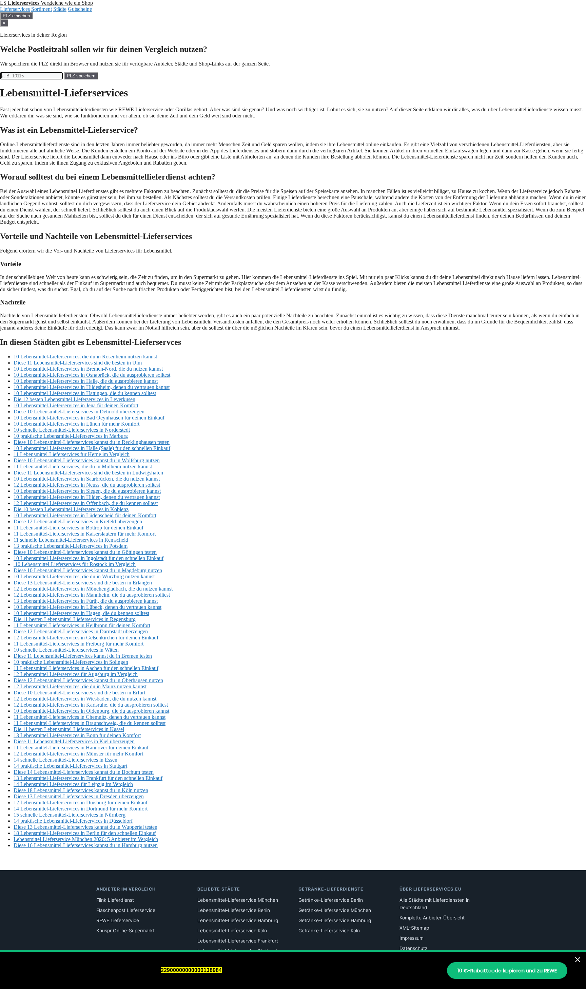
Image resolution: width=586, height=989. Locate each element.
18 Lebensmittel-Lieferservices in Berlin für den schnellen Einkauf (85, 833)
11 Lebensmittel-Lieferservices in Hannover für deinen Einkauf (81, 747)
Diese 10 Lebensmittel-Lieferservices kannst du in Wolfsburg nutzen (87, 460)
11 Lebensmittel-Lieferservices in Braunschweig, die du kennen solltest (89, 723)
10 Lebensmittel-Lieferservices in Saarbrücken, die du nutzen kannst (87, 479)
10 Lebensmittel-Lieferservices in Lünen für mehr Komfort (76, 424)
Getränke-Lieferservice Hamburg (334, 920)
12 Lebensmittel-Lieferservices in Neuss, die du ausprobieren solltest (87, 485)
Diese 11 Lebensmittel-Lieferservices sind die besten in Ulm (78, 363)
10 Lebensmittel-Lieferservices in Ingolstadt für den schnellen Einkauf (88, 558)
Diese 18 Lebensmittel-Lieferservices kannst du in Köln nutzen (81, 790)
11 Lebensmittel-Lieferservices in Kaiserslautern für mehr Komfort (85, 534)
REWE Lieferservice (117, 920)
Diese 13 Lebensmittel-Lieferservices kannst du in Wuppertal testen (85, 827)
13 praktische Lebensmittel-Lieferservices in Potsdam (71, 546)
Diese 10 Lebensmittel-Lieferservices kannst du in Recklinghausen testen (92, 442)
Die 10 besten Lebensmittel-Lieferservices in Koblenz (71, 509)
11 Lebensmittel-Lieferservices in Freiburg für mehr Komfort (78, 644)
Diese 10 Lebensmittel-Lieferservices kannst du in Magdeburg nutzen (88, 570)
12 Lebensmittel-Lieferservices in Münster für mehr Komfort (78, 754)
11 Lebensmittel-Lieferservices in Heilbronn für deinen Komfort (82, 625)
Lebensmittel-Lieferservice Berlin (233, 910)
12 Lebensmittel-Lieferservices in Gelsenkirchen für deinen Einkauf (86, 637)
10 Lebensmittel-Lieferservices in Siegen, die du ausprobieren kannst (87, 491)
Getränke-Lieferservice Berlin (330, 900)
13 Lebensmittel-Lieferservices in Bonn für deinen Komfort (77, 735)
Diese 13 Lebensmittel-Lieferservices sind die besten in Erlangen (83, 582)
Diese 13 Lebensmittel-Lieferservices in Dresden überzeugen (79, 796)
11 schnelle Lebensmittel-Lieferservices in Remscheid (71, 540)
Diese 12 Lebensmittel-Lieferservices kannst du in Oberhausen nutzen (88, 680)
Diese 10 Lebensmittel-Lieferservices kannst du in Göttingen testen (85, 552)
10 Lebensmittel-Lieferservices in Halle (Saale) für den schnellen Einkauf (92, 448)
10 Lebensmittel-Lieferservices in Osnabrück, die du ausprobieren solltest (92, 375)
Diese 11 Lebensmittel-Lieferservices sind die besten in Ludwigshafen (88, 472)
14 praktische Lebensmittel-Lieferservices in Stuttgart (70, 766)
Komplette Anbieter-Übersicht (432, 917)
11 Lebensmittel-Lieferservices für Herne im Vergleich (72, 454)
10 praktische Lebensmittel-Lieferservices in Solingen (71, 662)
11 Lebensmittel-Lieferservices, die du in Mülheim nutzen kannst (83, 466)
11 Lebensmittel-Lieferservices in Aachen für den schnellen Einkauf (86, 668)
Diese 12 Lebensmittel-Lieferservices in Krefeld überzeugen (78, 521)
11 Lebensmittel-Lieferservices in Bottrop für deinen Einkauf (78, 527)
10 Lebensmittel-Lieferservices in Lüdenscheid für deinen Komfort (85, 515)
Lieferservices (15, 9)
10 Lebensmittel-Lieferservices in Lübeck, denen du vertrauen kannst (87, 607)
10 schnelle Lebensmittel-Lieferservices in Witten (66, 650)
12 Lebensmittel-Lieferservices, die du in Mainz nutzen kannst (80, 686)
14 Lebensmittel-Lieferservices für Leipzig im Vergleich (73, 784)
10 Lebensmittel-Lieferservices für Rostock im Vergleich (75, 564)
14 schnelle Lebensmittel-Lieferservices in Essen (65, 760)
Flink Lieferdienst (115, 900)
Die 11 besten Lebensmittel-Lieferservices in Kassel (69, 729)
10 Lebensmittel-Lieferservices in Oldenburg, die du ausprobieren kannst (91, 711)
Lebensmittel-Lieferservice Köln (232, 930)
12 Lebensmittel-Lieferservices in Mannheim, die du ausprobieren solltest (92, 595)
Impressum (411, 938)
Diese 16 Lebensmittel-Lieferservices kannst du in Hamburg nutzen (86, 845)
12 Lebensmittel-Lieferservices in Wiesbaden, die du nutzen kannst (85, 699)
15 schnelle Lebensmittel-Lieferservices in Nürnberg (69, 815)
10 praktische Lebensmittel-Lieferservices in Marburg (71, 436)
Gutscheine (80, 9)
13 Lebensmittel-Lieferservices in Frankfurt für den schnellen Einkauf (88, 778)
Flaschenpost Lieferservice (125, 910)
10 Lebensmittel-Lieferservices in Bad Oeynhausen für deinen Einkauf (89, 418)
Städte (59, 9)
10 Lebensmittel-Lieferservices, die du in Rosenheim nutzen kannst (85, 356)
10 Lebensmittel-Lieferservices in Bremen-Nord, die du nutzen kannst (88, 369)
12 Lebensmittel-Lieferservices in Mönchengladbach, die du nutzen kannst (93, 589)
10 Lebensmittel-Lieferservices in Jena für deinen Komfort (76, 405)
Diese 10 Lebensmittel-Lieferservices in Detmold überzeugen (79, 411)
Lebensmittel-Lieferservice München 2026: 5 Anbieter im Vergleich (86, 839)
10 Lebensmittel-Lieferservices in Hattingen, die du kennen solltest (85, 393)
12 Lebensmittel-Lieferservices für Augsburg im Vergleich (76, 674)
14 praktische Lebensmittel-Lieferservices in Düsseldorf (73, 821)
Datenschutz (413, 948)
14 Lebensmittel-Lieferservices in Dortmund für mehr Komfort (81, 808)
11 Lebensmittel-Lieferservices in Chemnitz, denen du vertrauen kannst (89, 717)
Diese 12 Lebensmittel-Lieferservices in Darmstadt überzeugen (81, 631)
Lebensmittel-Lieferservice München (237, 900)
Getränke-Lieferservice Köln (329, 930)
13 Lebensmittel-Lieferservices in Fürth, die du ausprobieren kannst (86, 601)
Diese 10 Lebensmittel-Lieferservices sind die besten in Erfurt (79, 692)
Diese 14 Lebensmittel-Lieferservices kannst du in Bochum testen (84, 772)
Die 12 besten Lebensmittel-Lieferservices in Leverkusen (74, 399)
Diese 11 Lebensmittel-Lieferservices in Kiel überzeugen (74, 741)
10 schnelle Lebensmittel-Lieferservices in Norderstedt (72, 430)
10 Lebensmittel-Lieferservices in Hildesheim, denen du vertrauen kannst (92, 387)
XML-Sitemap (414, 928)
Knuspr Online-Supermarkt (125, 930)
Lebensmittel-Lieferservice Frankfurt (237, 941)
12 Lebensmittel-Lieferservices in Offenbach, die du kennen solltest (86, 503)
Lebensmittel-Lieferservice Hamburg (237, 920)
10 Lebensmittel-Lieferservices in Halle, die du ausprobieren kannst (86, 381)
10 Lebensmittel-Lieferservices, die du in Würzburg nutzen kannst (84, 576)
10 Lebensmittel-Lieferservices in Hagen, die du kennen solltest (81, 613)
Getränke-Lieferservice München (334, 910)
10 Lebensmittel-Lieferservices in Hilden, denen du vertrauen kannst (87, 497)
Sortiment (41, 9)
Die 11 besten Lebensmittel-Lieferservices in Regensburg (75, 619)
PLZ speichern (81, 75)
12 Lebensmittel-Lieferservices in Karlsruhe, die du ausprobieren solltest (91, 705)
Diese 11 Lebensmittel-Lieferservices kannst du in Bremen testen (83, 656)
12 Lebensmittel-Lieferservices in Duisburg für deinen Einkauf (81, 802)
